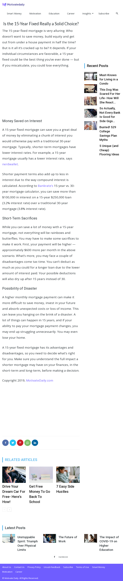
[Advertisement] (41, 94)
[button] (117, 13)
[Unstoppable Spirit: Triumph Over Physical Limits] (8, 538)
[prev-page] (4, 510)
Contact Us (19, 567)
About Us (6, 567)
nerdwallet (10, 164)
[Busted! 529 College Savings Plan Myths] (90, 113)
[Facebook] (5, 443)
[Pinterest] (20, 443)
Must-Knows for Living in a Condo (108, 79)
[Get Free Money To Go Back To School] (41, 475)
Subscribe (103, 13)
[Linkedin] (35, 443)
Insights (86, 13)
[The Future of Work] (49, 538)
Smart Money (14, 13)
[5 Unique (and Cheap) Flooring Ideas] (90, 125)
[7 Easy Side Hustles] (68, 475)
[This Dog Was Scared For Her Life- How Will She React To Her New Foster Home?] (90, 88)
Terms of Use (82, 567)
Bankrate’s (45, 186)
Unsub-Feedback (52, 567)
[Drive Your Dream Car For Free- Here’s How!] (14, 475)
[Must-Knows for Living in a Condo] (90, 76)
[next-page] (9, 510)
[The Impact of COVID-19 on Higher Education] (90, 538)
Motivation (35, 13)
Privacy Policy (34, 567)
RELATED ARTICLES (21, 460)
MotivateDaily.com (39, 380)
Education (54, 13)
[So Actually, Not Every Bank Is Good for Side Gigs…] (90, 101)
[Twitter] (13, 443)
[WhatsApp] (27, 443)
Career (71, 13)
